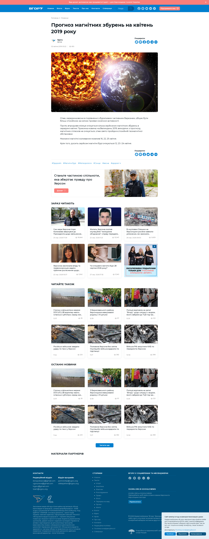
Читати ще (105, 445)
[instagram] (143, 8)
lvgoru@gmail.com (41, 486)
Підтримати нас (168, 8)
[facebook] (139, 8)
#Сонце (97, 163)
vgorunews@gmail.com (43, 483)
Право (98, 495)
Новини (50, 8)
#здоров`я (116, 163)
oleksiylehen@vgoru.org (68, 483)
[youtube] (146, 8)
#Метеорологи (85, 163)
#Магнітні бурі (69, 163)
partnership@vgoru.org (68, 481)
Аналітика (100, 486)
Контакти (96, 8)
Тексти (76, 8)
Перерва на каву (103, 501)
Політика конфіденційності (104, 528)
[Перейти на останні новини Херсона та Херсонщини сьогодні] (36, 9)
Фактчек (99, 489)
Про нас (85, 8)
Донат (60, 191)
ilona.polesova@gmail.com (44, 481)
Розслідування (102, 492)
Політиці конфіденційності (185, 530)
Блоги (59, 8)
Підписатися (135, 502)
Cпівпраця (107, 8)
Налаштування (196, 534)
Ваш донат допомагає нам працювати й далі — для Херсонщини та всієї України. (104, 2)
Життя (98, 507)
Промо (99, 504)
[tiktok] (154, 8)
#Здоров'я (56, 163)
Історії (98, 483)
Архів (96, 516)
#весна (105, 163)
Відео (67, 8)
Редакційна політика (102, 526)
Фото (98, 498)
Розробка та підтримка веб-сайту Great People (149, 532)
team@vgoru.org (40, 489)
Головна (54, 18)
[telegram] (150, 8)
